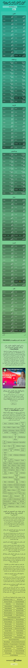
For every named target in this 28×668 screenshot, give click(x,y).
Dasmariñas (22, 442)
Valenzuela (15, 442)
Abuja (18, 503)
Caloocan (11, 423)
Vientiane (23, 472)
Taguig (13, 427)
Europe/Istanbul (14, 644)
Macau (14, 490)
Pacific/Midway (19, 633)
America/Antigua (20, 619)
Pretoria (5, 493)
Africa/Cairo (20, 599)
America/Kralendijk (19, 650)
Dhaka (4, 484)
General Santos (22, 449)
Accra (23, 503)
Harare (4, 499)
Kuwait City (5, 460)
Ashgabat (22, 484)
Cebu (4, 427)
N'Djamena (11, 506)
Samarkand (16, 484)
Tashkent (10, 484)
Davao (5, 423)
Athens (23, 465)
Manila (16, 423)
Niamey (5, 503)
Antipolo (5, 430)
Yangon (11, 487)
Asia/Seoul (6, 644)
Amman (23, 467)
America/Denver (8, 626)
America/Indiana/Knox (14, 639)
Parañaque (21, 432)
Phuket (23, 490)
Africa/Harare (8, 648)
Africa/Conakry (19, 604)
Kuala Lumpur (5, 473)
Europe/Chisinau (20, 621)
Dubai (18, 465)
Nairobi (10, 463)
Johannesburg (16, 499)
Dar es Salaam (11, 496)
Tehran (22, 481)
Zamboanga (11, 430)
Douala (22, 506)
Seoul (17, 469)
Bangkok (5, 487)
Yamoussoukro (6, 501)
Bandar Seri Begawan (17, 477)
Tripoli (19, 493)
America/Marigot (8, 621)
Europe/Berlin (20, 648)
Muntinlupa (14, 432)
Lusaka (10, 499)
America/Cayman (8, 628)
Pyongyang (11, 469)
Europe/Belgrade (14, 655)
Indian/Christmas (20, 615)
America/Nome (19, 624)
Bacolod (17, 430)
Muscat (14, 465)
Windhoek (10, 493)
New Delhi (17, 482)
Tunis (15, 493)
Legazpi (5, 449)
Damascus (22, 463)
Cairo (23, 493)
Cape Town (22, 496)
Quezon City (22, 423)
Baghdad (5, 477)
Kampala (17, 496)
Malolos (18, 446)
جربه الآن (14, 403)
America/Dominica (8, 633)
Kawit (11, 455)
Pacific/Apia (22, 644)
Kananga (17, 449)
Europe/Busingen (8, 650)
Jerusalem (16, 463)
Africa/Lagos (8, 653)
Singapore (22, 477)
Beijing (17, 467)
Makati (9, 427)
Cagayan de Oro (23, 427)
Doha (9, 465)
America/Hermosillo (8, 646)
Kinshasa (5, 496)
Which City (5, 506)
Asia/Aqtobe (20, 635)
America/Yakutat (8, 601)
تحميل (14, 9)
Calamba (9, 442)
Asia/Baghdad (20, 608)
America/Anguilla (8, 615)
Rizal (9, 446)
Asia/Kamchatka (20, 610)
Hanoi (5, 469)
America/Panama (8, 635)
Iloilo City (23, 430)
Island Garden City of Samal (5, 455)
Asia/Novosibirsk (8, 610)
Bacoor (10, 437)
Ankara (5, 463)
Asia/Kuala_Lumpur (8, 599)
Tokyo (22, 469)
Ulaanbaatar (6, 467)
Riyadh (4, 465)
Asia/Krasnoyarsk (20, 626)
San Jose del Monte (15, 437)
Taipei (12, 467)
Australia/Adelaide (20, 601)
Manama (11, 477)
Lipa (5, 446)
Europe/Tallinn (8, 630)
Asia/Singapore (19, 612)
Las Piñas (6, 432)
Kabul (5, 481)
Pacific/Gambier (19, 646)
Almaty (22, 487)
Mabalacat (22, 455)
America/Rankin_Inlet (20, 637)
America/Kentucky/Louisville (14, 617)
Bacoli (22, 460)
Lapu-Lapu (13, 446)
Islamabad (11, 481)
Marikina (5, 437)
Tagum (23, 446)
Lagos (23, 499)
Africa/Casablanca (8, 612)
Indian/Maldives (8, 608)
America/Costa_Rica (20, 628)
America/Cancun (20, 653)
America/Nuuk (20, 630)
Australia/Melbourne (8, 619)
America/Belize (8, 606)
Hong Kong (18, 490)
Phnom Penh (17, 473)
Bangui (17, 506)
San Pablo (4, 442)
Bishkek (17, 487)
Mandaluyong (22, 437)
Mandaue (16, 455)
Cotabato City (11, 449)
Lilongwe (14, 501)
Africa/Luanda (8, 624)
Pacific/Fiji (8, 604)
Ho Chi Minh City (11, 460)
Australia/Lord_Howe (20, 606)
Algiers (9, 490)
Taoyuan (17, 460)
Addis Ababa (4, 490)
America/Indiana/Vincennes (18, 641)
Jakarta (11, 472)
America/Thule (8, 637)
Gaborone (22, 501)
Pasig (18, 427)
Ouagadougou (11, 503)
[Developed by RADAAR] (14, 660)
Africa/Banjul (7, 641)
